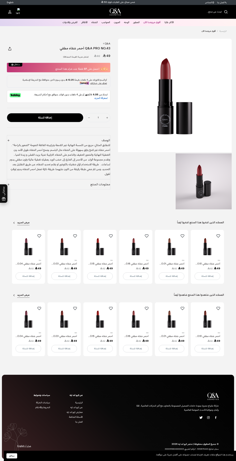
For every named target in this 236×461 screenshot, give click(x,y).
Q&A (107, 44)
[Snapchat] (194, 417)
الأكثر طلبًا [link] (169, 22)
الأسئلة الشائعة (76, 417)
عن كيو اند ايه (76, 407)
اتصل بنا (221, 2)
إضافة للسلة (207, 276)
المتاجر (208, 2)
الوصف (106, 140)
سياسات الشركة (43, 402)
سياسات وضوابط (42, 395)
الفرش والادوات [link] (69, 22)
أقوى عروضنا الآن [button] (152, 22)
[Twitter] (201, 417)
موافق (12, 456)
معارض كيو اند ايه (75, 412)
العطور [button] (136, 22)
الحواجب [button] (105, 22)
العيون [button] (117, 22)
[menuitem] (10, 12)
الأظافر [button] (84, 22)
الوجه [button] (126, 22)
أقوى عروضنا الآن (208, 31)
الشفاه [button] (94, 22)
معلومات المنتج (100, 184)
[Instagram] (208, 417)
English (10, 2)
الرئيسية (222, 31)
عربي (28, 446)
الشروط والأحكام (42, 407)
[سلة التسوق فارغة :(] (18, 12)
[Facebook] (216, 417)
